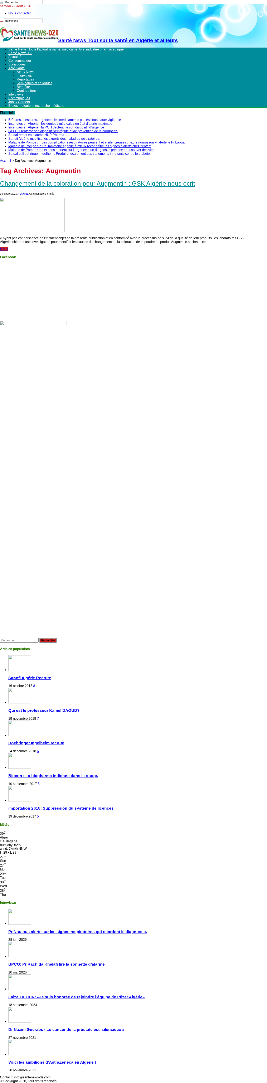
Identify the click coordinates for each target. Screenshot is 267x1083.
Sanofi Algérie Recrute (29, 678)
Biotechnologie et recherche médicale (36, 105)
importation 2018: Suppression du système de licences (61, 808)
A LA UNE (23, 193)
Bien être (23, 87)
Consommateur (19, 60)
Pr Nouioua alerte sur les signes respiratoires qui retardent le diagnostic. (77, 932)
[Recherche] (1, 3)
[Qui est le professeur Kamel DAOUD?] (19, 702)
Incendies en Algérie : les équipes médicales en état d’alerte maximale (60, 123)
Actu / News (25, 72)
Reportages (25, 79)
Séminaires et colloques (34, 83)
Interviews (24, 75)
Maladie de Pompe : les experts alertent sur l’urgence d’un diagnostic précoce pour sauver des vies (81, 150)
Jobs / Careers (19, 102)
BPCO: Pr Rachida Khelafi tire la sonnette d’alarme (56, 964)
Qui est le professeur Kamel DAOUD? (44, 710)
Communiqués (19, 98)
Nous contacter (19, 13)
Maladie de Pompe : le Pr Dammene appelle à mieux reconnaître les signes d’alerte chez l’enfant (79, 146)
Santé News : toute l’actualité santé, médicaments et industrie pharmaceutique (66, 49)
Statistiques (17, 64)
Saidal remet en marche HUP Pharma (36, 135)
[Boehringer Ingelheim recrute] (19, 735)
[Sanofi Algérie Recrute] (19, 670)
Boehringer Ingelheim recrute (36, 743)
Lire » (4, 249)
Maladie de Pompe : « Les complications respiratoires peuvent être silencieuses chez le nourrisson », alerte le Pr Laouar (97, 142)
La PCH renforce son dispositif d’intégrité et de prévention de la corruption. (63, 131)
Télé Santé (16, 68)
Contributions (27, 90)
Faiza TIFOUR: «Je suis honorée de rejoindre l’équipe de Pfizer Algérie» (76, 997)
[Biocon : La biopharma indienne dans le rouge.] (19, 767)
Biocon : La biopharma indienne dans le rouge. (53, 776)
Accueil (5, 160)
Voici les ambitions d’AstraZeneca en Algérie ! (52, 1062)
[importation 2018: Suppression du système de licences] (19, 800)
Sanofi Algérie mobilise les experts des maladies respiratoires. (54, 138)
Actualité (14, 57)
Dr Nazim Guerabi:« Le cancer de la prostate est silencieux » (66, 1029)
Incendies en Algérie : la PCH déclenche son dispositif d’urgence (56, 127)
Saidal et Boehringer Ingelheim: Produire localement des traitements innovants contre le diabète (79, 153)
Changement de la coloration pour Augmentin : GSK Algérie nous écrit (97, 183)
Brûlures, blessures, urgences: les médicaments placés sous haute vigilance (64, 120)
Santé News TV (20, 53)
